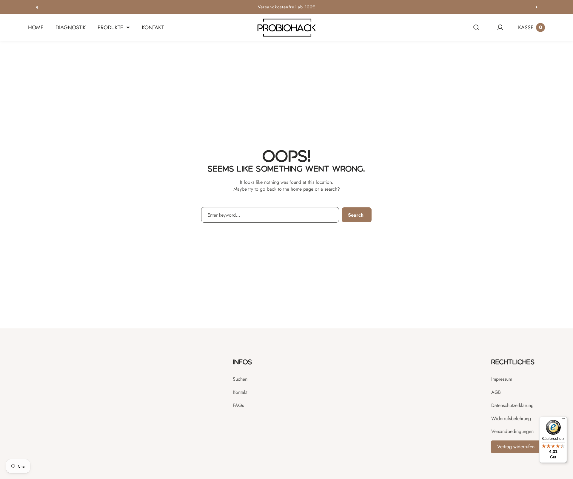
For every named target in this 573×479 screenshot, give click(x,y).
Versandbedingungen (512, 431)
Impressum (501, 379)
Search (355, 215)
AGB (496, 392)
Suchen (240, 379)
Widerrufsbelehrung (511, 418)
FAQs (238, 405)
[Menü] (563, 420)
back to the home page (290, 189)
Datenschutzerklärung (512, 405)
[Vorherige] (36, 7)
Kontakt (240, 392)
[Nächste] (536, 7)
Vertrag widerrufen (516, 446)
